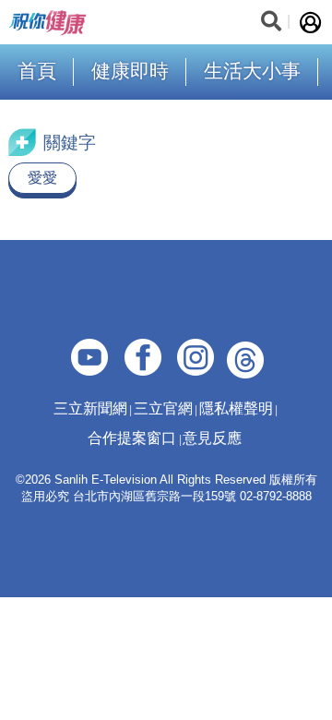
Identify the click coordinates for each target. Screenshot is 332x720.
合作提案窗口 (132, 438)
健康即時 (130, 70)
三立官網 (163, 408)
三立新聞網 (90, 408)
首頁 (37, 70)
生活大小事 (252, 70)
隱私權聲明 (236, 408)
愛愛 (42, 178)
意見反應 (212, 438)
